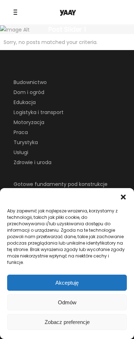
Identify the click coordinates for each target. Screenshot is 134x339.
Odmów (67, 302)
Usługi (21, 152)
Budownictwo (30, 82)
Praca (21, 132)
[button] (123, 197)
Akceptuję (67, 283)
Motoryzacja (29, 122)
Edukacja (25, 102)
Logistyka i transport (39, 112)
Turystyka (26, 142)
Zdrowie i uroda (32, 162)
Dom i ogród (29, 92)
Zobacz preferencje (67, 322)
